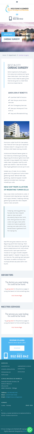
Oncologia (21, 372)
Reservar (17, 348)
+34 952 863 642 (12, 392)
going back (10, 289)
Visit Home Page (17, 295)
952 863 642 (18, 19)
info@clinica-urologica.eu (14, 397)
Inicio (4, 55)
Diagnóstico (5, 366)
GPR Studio (26, 431)
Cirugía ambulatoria (8, 369)
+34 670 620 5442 (11, 395)
